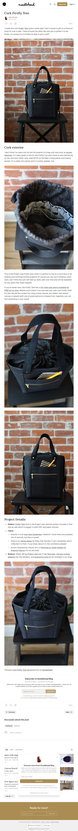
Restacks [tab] (17, 726)
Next (67, 712)
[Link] (1, 147)
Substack (31, 829)
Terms (47, 822)
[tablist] (12, 726)
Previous (12, 712)
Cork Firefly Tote (19, 670)
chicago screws (63, 554)
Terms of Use (48, 785)
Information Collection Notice (38, 787)
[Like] (6, 24)
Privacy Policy (53, 787)
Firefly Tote (23, 28)
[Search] (50, 4)
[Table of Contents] (2, 415)
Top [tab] (7, 749)
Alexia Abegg (26, 541)
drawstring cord (42, 557)
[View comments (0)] (11, 24)
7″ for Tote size (48, 554)
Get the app (46, 825)
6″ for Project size (30, 554)
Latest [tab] (12, 749)
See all (8, 796)
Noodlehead (47, 670)
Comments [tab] (9, 726)
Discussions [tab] (19, 749)
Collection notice (54, 822)
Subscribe (62, 4)
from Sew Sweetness (33, 534)
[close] (57, 757)
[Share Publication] (55, 4)
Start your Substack (35, 825)
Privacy (43, 822)
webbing (11, 557)
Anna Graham (13, 17)
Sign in (72, 4)
